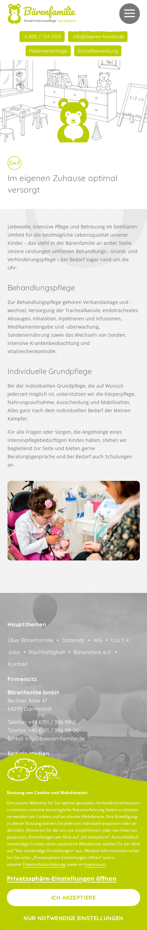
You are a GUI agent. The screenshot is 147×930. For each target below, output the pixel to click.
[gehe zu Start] (42, 13)
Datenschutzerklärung (44, 864)
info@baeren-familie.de (55, 738)
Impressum (95, 864)
